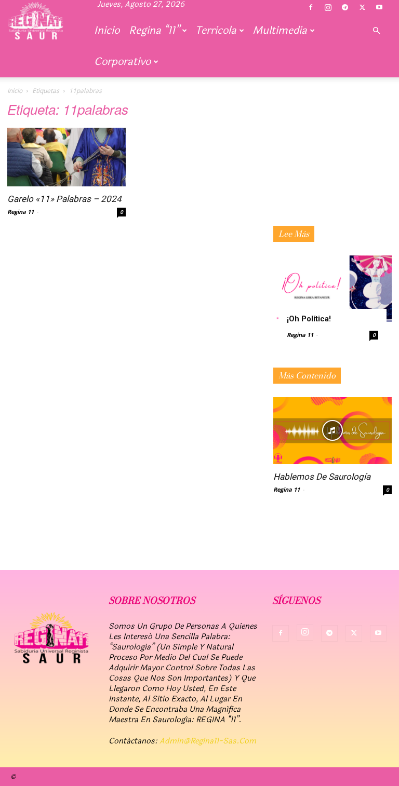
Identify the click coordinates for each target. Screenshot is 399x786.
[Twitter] (362, 8)
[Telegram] (345, 8)
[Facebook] (310, 8)
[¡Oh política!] (332, 288)
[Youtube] (379, 8)
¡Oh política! (309, 318)
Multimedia (279, 30)
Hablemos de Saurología (321, 476)
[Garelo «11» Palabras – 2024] (66, 157)
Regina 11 (20, 211)
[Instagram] (328, 8)
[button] (376, 30)
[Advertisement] (332, 169)
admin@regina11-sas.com (207, 741)
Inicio (106, 30)
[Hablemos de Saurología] (332, 430)
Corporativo (122, 61)
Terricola (215, 30)
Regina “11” (154, 30)
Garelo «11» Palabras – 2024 (64, 199)
